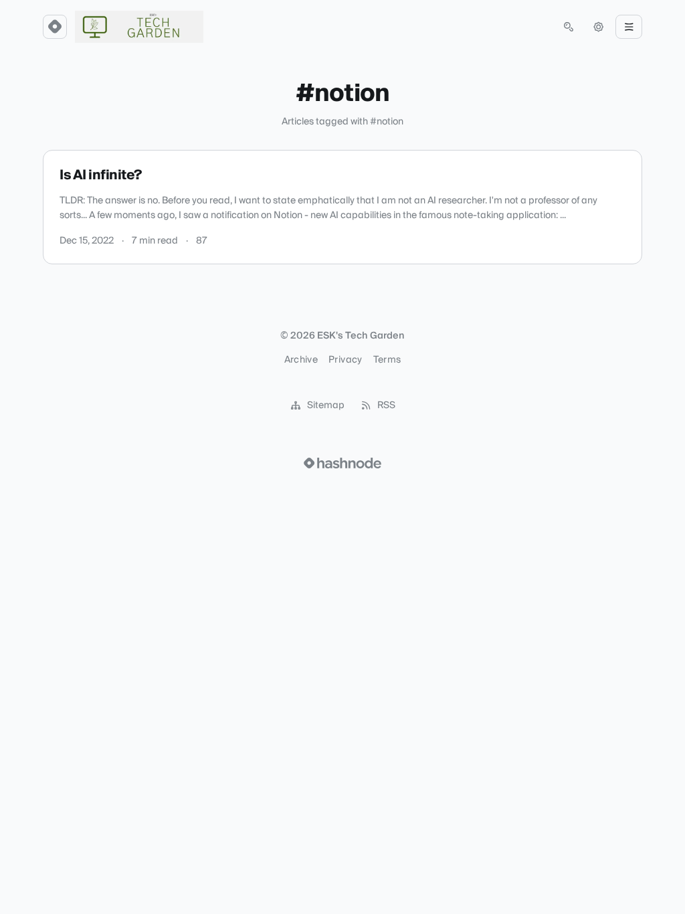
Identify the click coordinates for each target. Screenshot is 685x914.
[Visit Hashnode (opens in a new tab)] (342, 463)
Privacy (345, 360)
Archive (301, 360)
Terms (387, 360)
